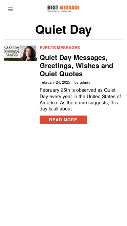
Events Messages (60, 47)
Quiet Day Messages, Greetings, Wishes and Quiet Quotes (76, 65)
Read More (63, 120)
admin (85, 82)
